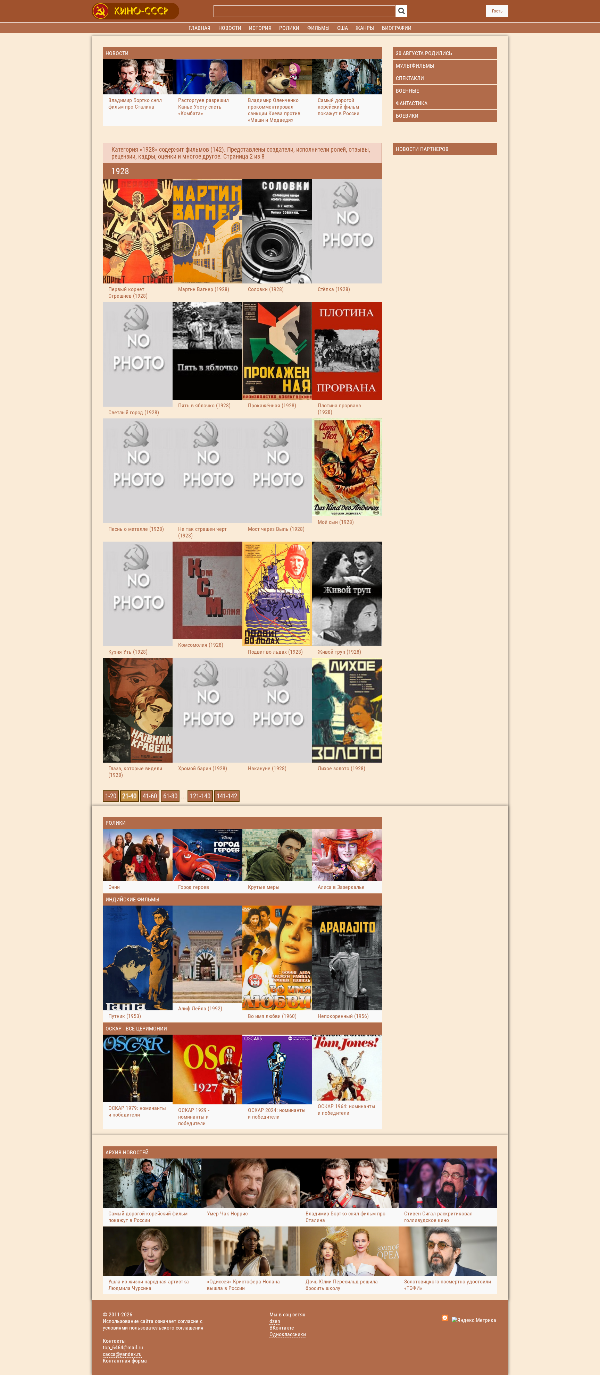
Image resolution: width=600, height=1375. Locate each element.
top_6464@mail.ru (123, 1347)
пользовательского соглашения (166, 1327)
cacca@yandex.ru (122, 1354)
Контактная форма (125, 1360)
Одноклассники (287, 1334)
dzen (274, 1321)
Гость (497, 11)
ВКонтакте (281, 1327)
